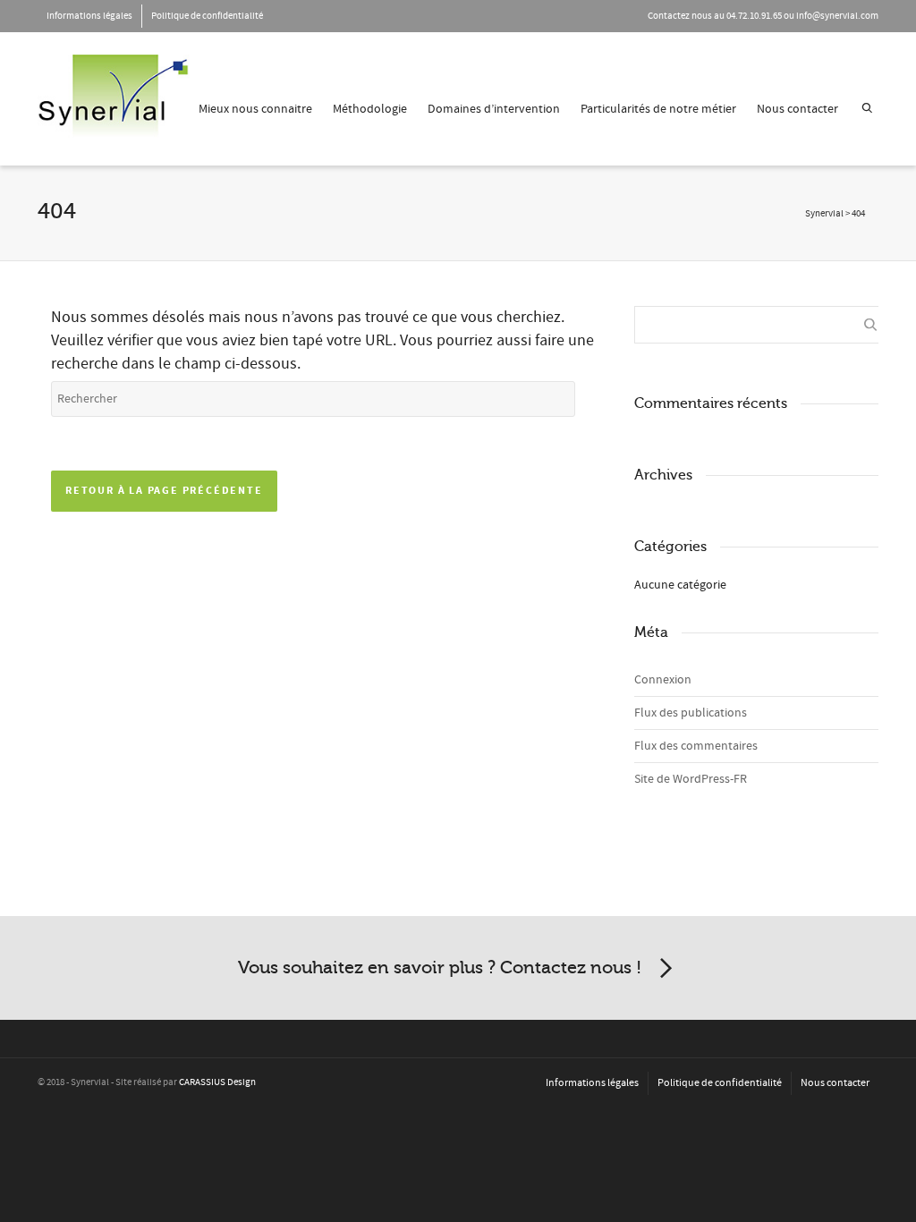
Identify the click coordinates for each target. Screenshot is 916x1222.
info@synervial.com (837, 16)
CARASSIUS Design (217, 1082)
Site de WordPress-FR (690, 779)
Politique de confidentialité (207, 16)
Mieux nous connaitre (255, 109)
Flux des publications (690, 713)
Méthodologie (370, 109)
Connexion (662, 680)
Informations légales (89, 16)
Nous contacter (797, 109)
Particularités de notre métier (658, 109)
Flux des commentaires (696, 746)
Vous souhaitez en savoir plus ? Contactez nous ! (439, 967)
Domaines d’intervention (494, 109)
